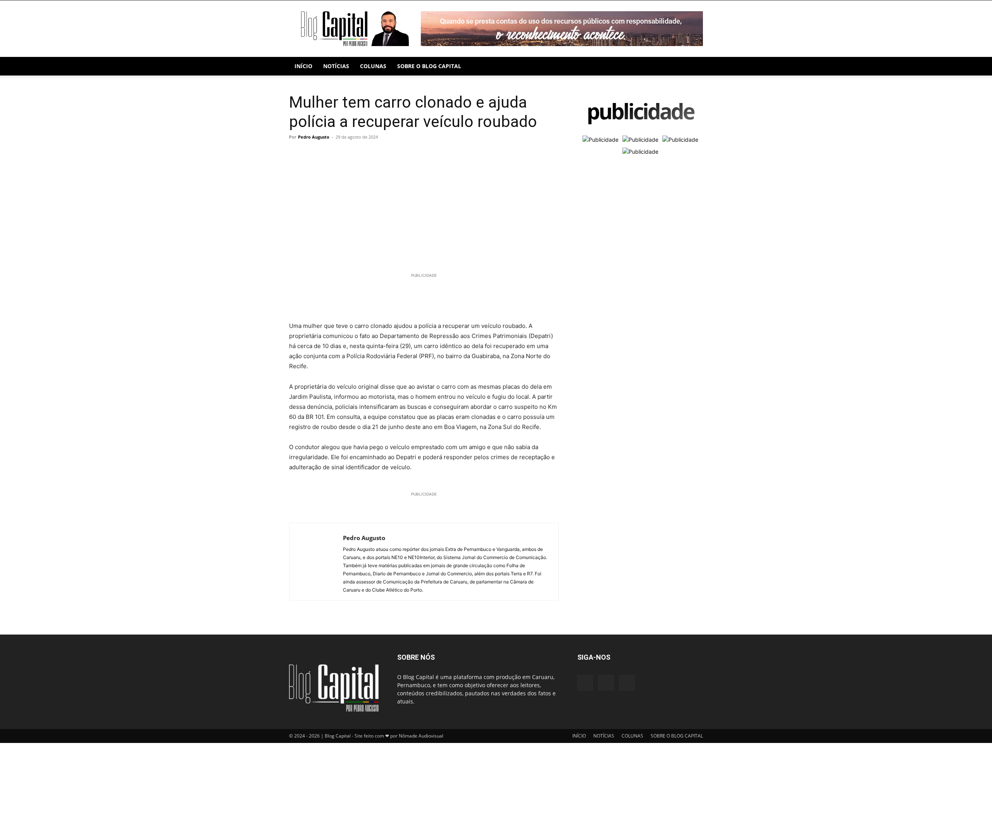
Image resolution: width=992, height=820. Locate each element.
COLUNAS (373, 66)
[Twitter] (314, 154)
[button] (693, 66)
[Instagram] (606, 682)
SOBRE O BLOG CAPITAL (429, 66)
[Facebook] (297, 154)
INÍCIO (303, 66)
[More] (368, 154)
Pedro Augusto (313, 137)
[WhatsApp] (332, 154)
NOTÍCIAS (336, 66)
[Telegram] (350, 154)
